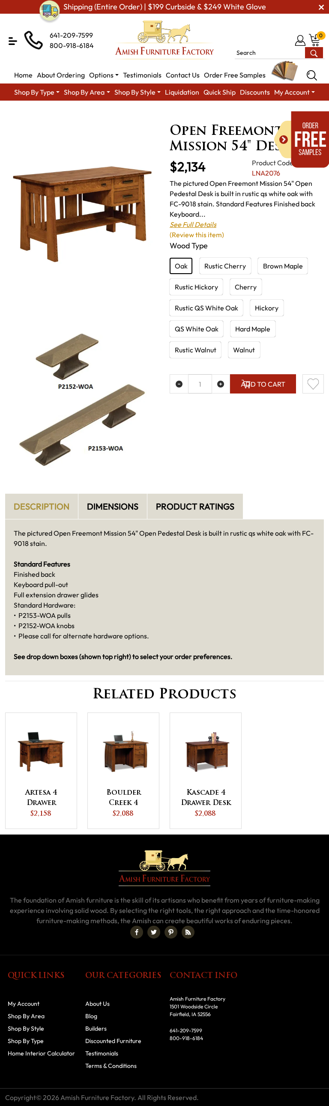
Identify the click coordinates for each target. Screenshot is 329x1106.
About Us (97, 1004)
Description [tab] (41, 506)
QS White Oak (196, 329)
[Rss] (188, 932)
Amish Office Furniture (121, 115)
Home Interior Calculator (41, 1053)
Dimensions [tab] (112, 506)
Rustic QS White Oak (206, 308)
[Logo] (164, 40)
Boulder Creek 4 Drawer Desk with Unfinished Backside (124, 799)
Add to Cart (263, 384)
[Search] (312, 75)
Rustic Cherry (225, 266)
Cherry (246, 287)
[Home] (22, 115)
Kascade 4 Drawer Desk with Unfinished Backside (206, 799)
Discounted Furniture (113, 1041)
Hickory (266, 308)
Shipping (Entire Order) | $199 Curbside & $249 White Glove (164, 7)
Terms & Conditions (111, 1066)
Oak (181, 266)
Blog (91, 1016)
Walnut (244, 350)
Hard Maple (252, 329)
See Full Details (193, 224)
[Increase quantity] (221, 384)
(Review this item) (197, 234)
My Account (23, 1004)
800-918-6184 (72, 45)
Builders (96, 1028)
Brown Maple (283, 266)
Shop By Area (60, 115)
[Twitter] (153, 932)
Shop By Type (26, 1041)
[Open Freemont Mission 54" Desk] (82, 214)
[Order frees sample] (301, 139)
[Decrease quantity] (179, 384)
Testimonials (101, 1053)
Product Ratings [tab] (195, 506)
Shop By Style (26, 1028)
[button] (13, 41)
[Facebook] (136, 932)
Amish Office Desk (187, 115)
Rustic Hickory (196, 287)
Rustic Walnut (195, 350)
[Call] (287, 40)
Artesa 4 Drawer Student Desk (41, 799)
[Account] (301, 40)
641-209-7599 (71, 35)
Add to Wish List (313, 384)
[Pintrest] (170, 932)
